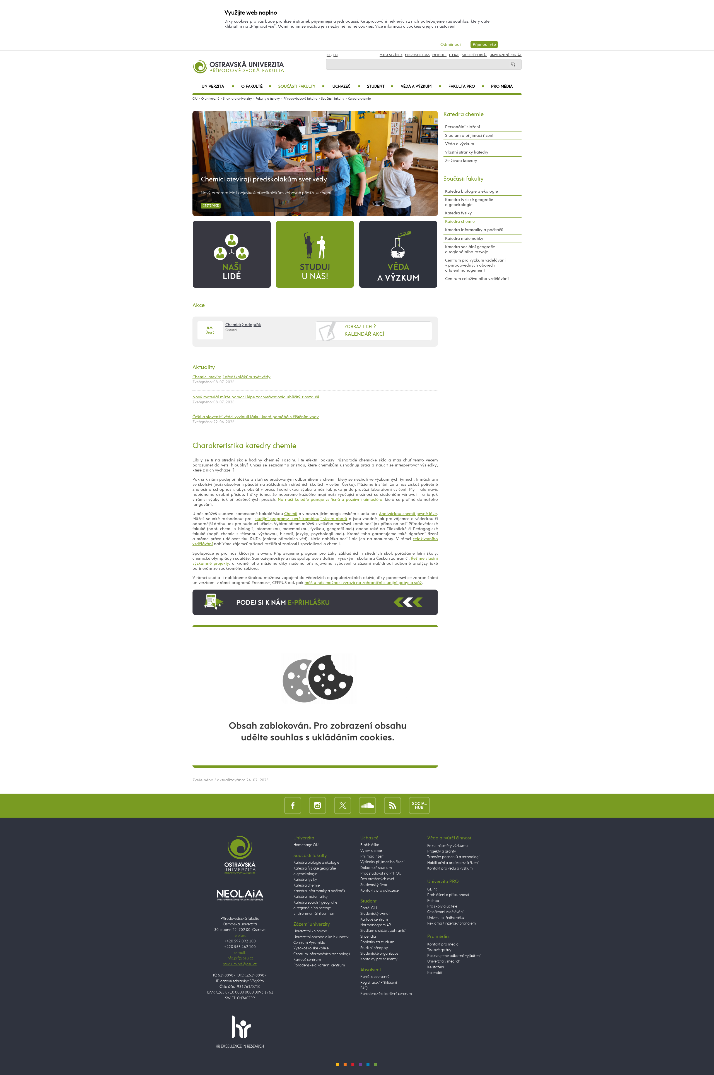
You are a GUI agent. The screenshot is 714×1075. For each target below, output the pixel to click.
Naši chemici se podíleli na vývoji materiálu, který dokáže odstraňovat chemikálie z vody (282, 193)
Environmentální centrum (314, 914)
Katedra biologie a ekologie (471, 191)
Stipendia (368, 936)
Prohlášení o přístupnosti (448, 895)
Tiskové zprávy (439, 950)
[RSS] (392, 805)
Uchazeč (346, 86)
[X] (342, 805)
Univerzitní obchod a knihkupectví (321, 937)
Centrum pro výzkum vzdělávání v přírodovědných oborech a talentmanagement (475, 265)
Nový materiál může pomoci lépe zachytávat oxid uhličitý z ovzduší (255, 397)
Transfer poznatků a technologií (453, 857)
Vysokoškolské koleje (311, 948)
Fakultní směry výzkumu (447, 846)
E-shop (433, 901)
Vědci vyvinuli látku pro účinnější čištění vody (269, 179)
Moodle (439, 55)
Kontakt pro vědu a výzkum (450, 868)
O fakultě (256, 86)
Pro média (502, 86)
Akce (198, 305)
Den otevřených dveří (377, 879)
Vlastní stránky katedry (466, 152)
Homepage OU (306, 845)
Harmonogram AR (375, 925)
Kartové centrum (307, 960)
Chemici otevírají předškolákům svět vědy (231, 377)
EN (335, 55)
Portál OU (368, 908)
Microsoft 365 (417, 55)
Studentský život (373, 885)
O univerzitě (210, 98)
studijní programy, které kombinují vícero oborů (301, 519)
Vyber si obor (371, 851)
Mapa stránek (391, 55)
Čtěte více (211, 205)
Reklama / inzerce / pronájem (451, 923)
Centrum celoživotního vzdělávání (477, 279)
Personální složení (462, 127)
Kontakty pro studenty (378, 959)
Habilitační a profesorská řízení (453, 863)
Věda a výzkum (421, 86)
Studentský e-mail (375, 914)
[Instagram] (317, 805)
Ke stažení (435, 967)
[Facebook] (292, 805)
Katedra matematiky (464, 238)
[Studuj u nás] (315, 254)
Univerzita (218, 86)
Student (380, 86)
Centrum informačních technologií (321, 954)
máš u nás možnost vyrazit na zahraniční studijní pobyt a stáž (363, 583)
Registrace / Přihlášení (378, 983)
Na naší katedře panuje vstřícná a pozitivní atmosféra (330, 499)
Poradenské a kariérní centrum (319, 965)
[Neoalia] (240, 895)
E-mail (454, 55)
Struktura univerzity (237, 98)
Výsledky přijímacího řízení (382, 862)
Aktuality (203, 367)
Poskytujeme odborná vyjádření (454, 956)
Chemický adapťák (243, 325)
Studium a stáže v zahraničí (383, 931)
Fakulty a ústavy (267, 98)
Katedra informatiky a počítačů (474, 230)
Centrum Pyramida (309, 943)
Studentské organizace (379, 954)
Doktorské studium (376, 868)
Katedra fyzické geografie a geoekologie (469, 202)
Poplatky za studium (377, 942)
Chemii (290, 514)
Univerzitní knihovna (310, 931)
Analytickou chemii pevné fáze (408, 514)
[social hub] (419, 805)
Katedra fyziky (458, 213)
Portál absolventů (375, 977)
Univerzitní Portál (506, 55)
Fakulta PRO (466, 86)
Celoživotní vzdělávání (445, 912)
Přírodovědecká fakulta (300, 98)
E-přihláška (369, 845)
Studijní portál (474, 55)
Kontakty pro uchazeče (379, 890)
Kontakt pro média (443, 944)
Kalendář (435, 973)
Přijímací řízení (372, 856)
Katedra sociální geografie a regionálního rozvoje (470, 249)
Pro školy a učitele (442, 906)
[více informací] (315, 602)
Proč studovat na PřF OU (380, 873)
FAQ (364, 988)
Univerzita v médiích (443, 961)
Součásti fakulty (301, 86)
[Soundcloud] (367, 805)
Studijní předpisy (374, 948)
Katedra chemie (359, 98)
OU (194, 98)
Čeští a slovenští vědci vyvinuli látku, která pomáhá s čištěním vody (255, 417)
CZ (329, 55)
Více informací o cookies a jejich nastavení (415, 26)
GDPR (432, 889)
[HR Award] (240, 1031)
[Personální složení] (232, 254)
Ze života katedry (461, 161)
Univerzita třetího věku (445, 918)
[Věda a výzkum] (398, 254)
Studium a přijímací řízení (469, 135)
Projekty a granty (441, 851)
